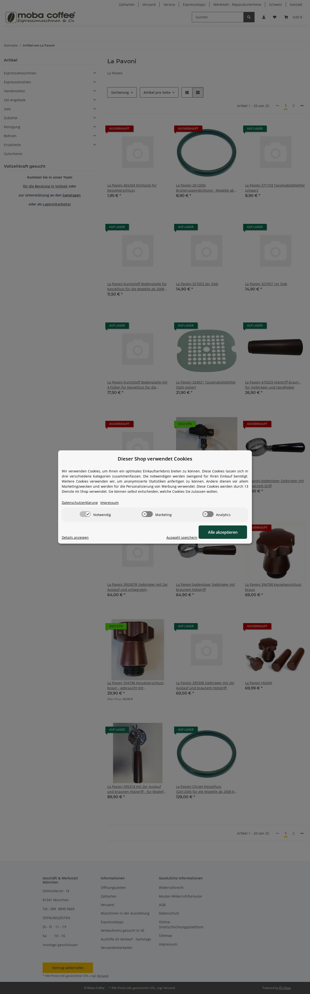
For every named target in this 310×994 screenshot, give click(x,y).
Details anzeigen (75, 537)
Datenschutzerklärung (80, 502)
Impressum (109, 502)
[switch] (85, 514)
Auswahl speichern (181, 537)
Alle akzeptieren (223, 532)
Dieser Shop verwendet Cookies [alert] (155, 458)
